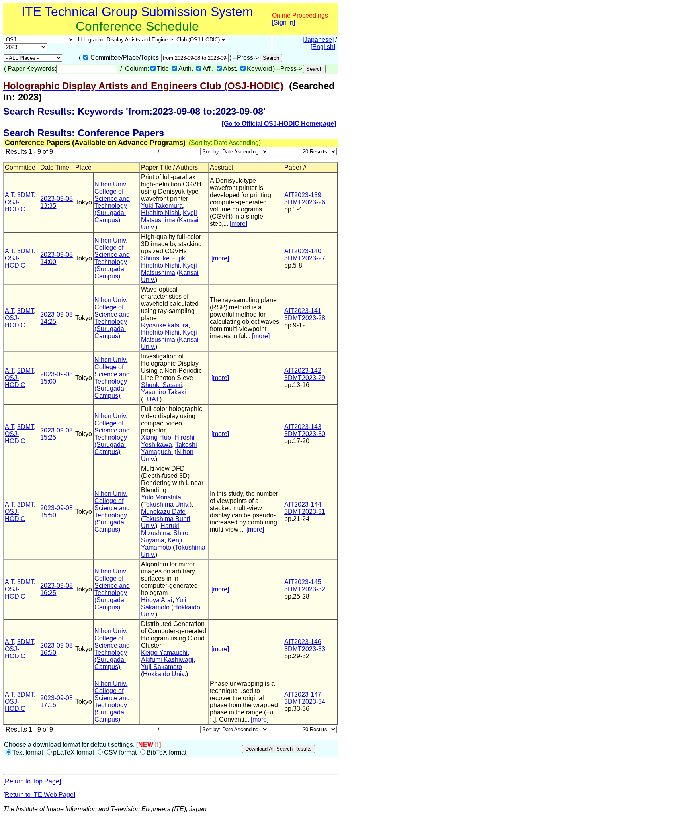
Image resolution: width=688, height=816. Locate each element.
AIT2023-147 (302, 694)
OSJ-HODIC (15, 206)
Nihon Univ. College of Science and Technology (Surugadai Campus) (112, 202)
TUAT (151, 399)
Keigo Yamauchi (164, 652)
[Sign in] (283, 22)
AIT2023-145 (302, 582)
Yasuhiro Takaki (163, 392)
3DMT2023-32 (304, 589)
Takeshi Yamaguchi (169, 448)
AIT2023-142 (302, 370)
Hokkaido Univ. (164, 674)
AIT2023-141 (302, 310)
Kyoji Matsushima (169, 216)
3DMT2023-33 (304, 649)
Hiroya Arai (156, 600)
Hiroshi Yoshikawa (168, 441)
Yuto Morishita (161, 497)
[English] (323, 46)
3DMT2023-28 (304, 318)
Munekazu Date (163, 511)
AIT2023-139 (302, 195)
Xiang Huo (156, 437)
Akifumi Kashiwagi (167, 659)
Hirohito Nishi (160, 212)
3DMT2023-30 (304, 434)
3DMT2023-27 (304, 258)
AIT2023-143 (302, 426)
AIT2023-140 (302, 251)
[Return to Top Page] (32, 781)
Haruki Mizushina (160, 529)
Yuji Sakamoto (163, 604)
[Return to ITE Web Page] (39, 794)
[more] (238, 223)
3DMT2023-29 (304, 377)
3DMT (25, 195)
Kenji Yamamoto (161, 544)
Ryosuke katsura (164, 325)
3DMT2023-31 (304, 511)
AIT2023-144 (302, 504)
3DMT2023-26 (304, 202)
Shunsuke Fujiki (164, 258)
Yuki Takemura (162, 205)
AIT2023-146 (302, 641)
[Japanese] (318, 39)
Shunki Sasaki (161, 385)
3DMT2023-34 (304, 701)
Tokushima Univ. (166, 504)
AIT (9, 195)
